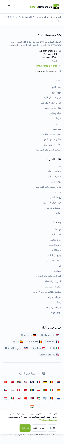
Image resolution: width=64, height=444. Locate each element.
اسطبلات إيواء (54, 171)
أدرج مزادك (55, 239)
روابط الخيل (55, 197)
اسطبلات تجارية (53, 176)
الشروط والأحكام (53, 281)
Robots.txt (55, 312)
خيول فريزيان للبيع (52, 97)
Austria (37, 348)
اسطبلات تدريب (53, 207)
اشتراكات (56, 250)
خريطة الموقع (54, 297)
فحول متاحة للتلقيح (52, 134)
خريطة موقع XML (52, 307)
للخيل (58, 123)
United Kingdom (14, 348)
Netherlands (48, 335)
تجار (59, 166)
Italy (52, 348)
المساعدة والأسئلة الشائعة (48, 276)
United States (47, 354)
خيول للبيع (56, 87)
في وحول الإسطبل (52, 202)
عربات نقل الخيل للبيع (51, 102)
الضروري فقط (39, 428)
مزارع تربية (55, 181)
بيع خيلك (57, 229)
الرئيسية (57, 17)
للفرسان (57, 128)
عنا (60, 265)
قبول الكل (25, 428)
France (51, 341)
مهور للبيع (56, 92)
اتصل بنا (57, 271)
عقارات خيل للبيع (53, 108)
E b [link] (59, 21)
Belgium (33, 341)
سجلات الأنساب (53, 260)
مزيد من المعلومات (49, 420)
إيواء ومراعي (55, 113)
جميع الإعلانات (54, 255)
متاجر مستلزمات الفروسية (48, 186)
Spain (16, 341)
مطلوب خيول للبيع (52, 139)
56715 (11, 17)
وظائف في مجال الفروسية (48, 149)
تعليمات (57, 118)
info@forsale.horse (46, 66)
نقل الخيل (56, 192)
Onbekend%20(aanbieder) (34, 17)
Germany (26, 335)
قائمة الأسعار (55, 245)
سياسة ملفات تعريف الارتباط (47, 291)
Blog (59, 302)
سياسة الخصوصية (52, 286)
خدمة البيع (56, 234)
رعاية (58, 213)
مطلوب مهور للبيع (52, 144)
